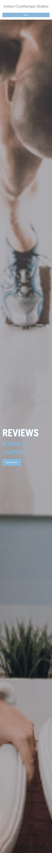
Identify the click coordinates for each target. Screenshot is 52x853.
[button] (11, 462)
